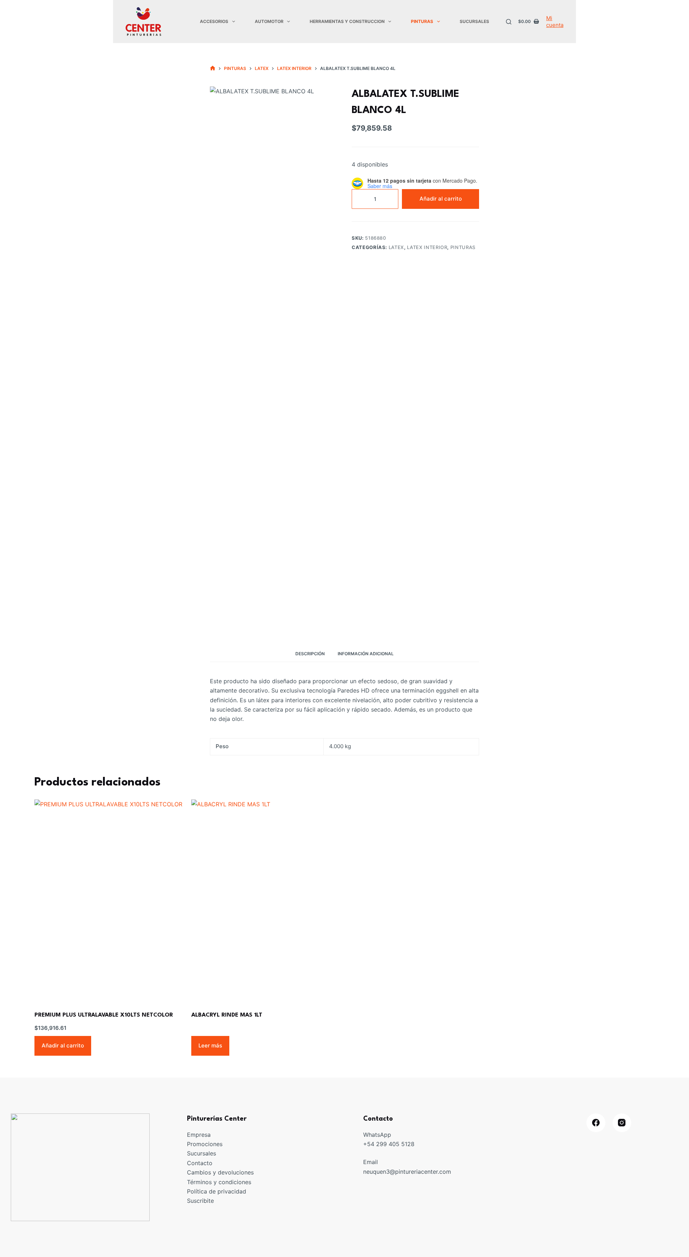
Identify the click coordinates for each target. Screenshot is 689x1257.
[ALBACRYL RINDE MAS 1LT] (266, 899)
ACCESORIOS (214, 21)
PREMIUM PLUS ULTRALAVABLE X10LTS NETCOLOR (103, 1015)
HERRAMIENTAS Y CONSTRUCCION (347, 21)
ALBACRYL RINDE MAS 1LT (226, 1015)
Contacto (199, 1163)
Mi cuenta (554, 22)
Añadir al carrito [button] (63, 1045)
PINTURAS (422, 21)
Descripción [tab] (310, 653)
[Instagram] (622, 1122)
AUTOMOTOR (269, 21)
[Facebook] (595, 1122)
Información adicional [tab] (366, 653)
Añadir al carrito (441, 198)
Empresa (199, 1134)
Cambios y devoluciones (220, 1172)
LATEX (396, 247)
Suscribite (200, 1200)
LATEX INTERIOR (427, 247)
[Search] (508, 21)
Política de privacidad (216, 1191)
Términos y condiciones (219, 1182)
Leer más (210, 1045)
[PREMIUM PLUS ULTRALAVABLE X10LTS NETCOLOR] (109, 899)
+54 (369, 1144)
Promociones (204, 1144)
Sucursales (201, 1153)
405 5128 (401, 1144)
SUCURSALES (474, 21)
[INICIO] (212, 68)
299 (382, 1144)
